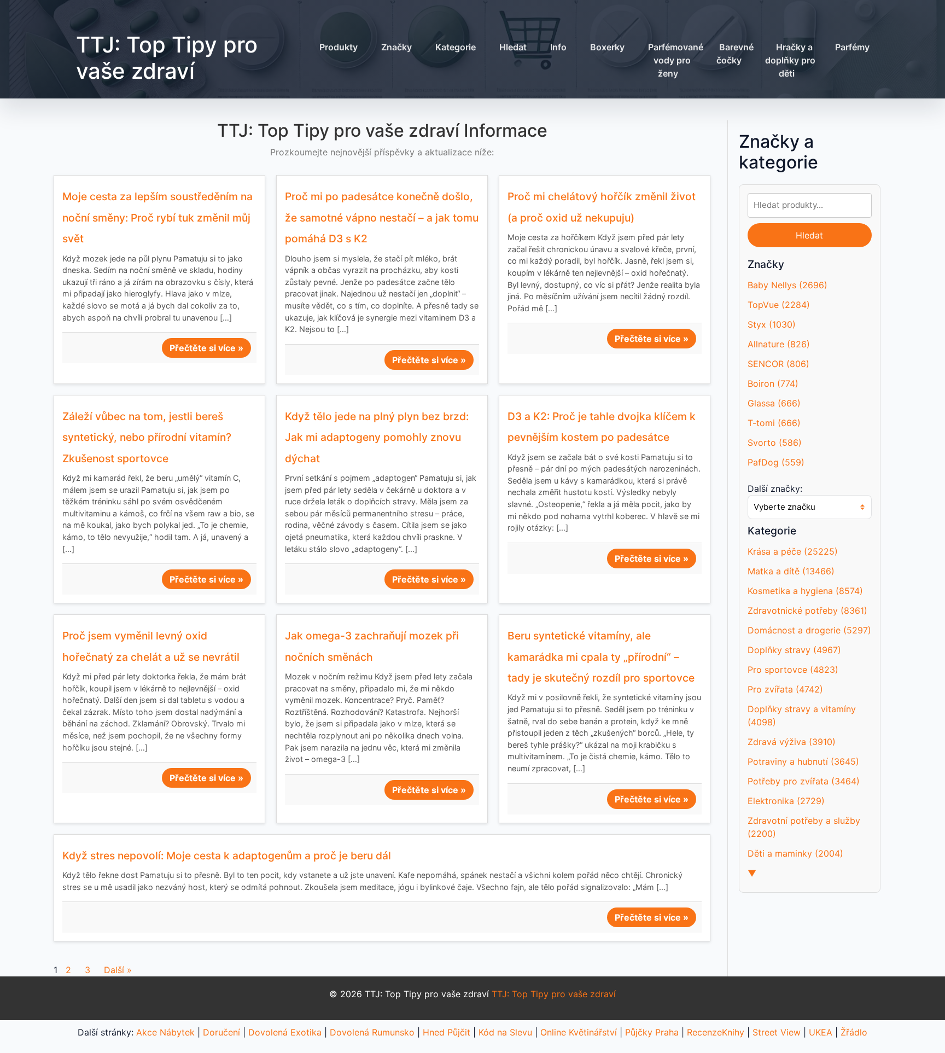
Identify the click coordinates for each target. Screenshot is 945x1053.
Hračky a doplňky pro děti (790, 60)
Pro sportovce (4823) (793, 669)
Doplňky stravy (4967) (794, 649)
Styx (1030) (772, 324)
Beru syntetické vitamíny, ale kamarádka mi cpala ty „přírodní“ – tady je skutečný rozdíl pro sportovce (601, 656)
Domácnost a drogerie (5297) (809, 630)
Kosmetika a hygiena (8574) (805, 590)
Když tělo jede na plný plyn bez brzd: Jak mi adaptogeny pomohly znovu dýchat (377, 437)
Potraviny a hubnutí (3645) (803, 761)
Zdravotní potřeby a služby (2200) (804, 827)
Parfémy (852, 47)
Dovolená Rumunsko (372, 1032)
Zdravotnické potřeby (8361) (807, 610)
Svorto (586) (775, 442)
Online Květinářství (578, 1032)
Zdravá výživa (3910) (792, 741)
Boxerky (607, 47)
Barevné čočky (735, 54)
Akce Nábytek (165, 1032)
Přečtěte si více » (206, 347)
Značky (396, 47)
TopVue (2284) (779, 304)
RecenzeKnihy (715, 1032)
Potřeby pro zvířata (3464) (804, 781)
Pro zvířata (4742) (785, 689)
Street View (776, 1032)
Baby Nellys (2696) (787, 285)
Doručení (221, 1032)
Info (558, 47)
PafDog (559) (776, 462)
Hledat (513, 47)
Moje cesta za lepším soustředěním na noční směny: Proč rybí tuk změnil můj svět (157, 217)
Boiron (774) (773, 383)
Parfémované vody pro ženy (675, 60)
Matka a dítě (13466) (791, 571)
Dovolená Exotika (285, 1032)
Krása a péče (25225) (793, 551)
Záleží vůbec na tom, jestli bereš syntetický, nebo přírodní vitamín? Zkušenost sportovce (146, 437)
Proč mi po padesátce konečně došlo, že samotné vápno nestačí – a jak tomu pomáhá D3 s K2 (382, 217)
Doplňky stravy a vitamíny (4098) (802, 715)
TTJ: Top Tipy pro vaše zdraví (167, 57)
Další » (118, 969)
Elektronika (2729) (786, 800)
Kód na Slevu (505, 1032)
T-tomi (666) (774, 422)
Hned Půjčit (446, 1032)
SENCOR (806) (778, 363)
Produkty (338, 47)
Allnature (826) (779, 344)
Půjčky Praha (652, 1032)
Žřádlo (854, 1032)
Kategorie (455, 47)
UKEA (820, 1032)
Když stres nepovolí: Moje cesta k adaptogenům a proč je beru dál (226, 855)
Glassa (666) (774, 403)
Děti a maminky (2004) (795, 853)
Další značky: (775, 488)
